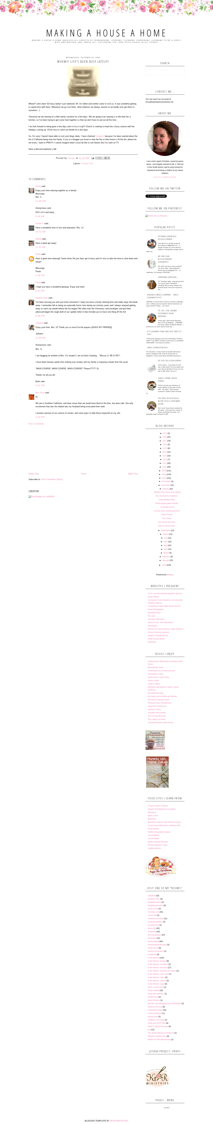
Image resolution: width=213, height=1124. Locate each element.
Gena (38, 282)
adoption (151, 896)
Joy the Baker (153, 838)
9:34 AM (40, 216)
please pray (153, 1017)
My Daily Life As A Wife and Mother (162, 696)
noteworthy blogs (155, 1010)
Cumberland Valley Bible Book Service (164, 606)
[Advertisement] (83, 449)
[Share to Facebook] (105, 158)
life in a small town (155, 987)
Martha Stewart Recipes (158, 842)
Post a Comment (36, 424)
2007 (164, 478)
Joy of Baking (153, 835)
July (165, 538)
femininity (152, 932)
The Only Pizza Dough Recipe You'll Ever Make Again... (169, 401)
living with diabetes (156, 994)
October (165, 489)
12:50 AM (41, 201)
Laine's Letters (154, 684)
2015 (165, 448)
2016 (165, 444)
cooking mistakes (155, 922)
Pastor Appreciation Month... (167, 503)
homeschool (153, 948)
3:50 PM (40, 417)
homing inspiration (156, 951)
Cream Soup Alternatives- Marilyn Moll (164, 825)
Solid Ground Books (156, 639)
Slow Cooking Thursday (158, 1026)
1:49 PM (40, 275)
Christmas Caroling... (168, 277)
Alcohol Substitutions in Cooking (161, 809)
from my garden (154, 935)
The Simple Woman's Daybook (161, 1033)
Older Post (133, 474)
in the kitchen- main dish (158, 974)
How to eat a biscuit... (167, 526)
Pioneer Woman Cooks (157, 845)
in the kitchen (153, 958)
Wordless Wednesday (157, 1036)
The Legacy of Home (156, 719)
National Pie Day (155, 1007)
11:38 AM (41, 338)
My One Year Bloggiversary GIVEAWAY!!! (165, 259)
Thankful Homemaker (157, 713)
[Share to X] (102, 158)
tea (149, 1030)
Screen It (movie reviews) (158, 632)
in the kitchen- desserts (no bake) (162, 971)
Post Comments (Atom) (52, 479)
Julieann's (100, 136)
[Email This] (96, 158)
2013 (164, 456)
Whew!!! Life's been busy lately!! (167, 492)
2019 (165, 433)
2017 (164, 441)
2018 (164, 437)
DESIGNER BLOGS (119, 1121)
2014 (164, 452)
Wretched (152, 642)
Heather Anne (42, 298)
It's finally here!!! (167, 507)
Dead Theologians (156, 609)
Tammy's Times (154, 709)
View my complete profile (165, 177)
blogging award (154, 902)
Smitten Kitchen (154, 848)
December (166, 481)
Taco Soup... (167, 518)
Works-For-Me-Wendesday (159, 1039)
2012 (165, 459)
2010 (164, 467)
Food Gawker (153, 829)
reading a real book (156, 1020)
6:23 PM (40, 291)
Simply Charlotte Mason (158, 635)
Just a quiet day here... (167, 522)
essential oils (153, 925)
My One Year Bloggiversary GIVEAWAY (164, 1003)
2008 (164, 474)
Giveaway (152, 938)
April (166, 549)
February (166, 557)
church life (152, 915)
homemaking (153, 941)
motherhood (153, 997)
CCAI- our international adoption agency (165, 593)
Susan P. (40, 223)
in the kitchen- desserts (157, 967)
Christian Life (153, 912)
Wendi (38, 239)
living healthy (153, 990)
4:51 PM (40, 385)
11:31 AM (41, 247)
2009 (164, 471)
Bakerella (152, 819)
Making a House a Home (106, 32)
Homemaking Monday (157, 945)
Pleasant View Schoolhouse (160, 703)
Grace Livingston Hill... (158, 347)
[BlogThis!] (99, 158)
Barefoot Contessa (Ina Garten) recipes (164, 822)
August (166, 534)
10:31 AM (41, 232)
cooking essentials (156, 918)
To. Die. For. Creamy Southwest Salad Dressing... (167, 313)
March (166, 553)
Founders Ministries (156, 619)
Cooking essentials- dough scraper (167, 237)
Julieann (39, 323)
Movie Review (154, 1000)
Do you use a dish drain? (169, 360)
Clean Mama (153, 597)
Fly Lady (151, 616)
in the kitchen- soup (156, 984)
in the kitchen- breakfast (158, 964)
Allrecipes (152, 812)
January (165, 560)
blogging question (155, 905)
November (165, 485)
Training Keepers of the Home (160, 722)
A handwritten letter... (167, 500)
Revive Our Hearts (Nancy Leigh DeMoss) (165, 629)
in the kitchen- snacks (157, 981)
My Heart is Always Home (158, 700)
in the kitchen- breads (157, 961)
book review (153, 909)
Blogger (170, 575)
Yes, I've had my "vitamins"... (167, 496)
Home (83, 474)
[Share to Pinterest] (108, 158)
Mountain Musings (155, 693)
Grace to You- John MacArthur (160, 622)
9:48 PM (40, 316)
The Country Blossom (157, 716)
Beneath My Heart (155, 667)
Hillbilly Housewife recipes (159, 832)
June (165, 542)
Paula (38, 186)
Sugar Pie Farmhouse (157, 706)
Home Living (153, 680)
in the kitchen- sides (156, 977)
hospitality (152, 954)
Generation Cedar (155, 674)
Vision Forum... (167, 515)
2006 (164, 565)
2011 (164, 463)
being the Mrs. (154, 899)
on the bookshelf (155, 1013)
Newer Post (34, 474)
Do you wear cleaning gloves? (167, 511)
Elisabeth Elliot (154, 613)
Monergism (152, 626)
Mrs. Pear (40, 392)
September (165, 530)
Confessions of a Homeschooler (161, 671)
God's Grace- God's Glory (158, 677)
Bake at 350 (153, 816)
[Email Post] (92, 158)
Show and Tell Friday (157, 1023)
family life (87, 163)
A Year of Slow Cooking (158, 806)
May (165, 545)
